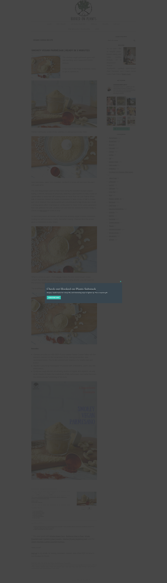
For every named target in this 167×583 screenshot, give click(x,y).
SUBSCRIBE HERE (53, 297)
